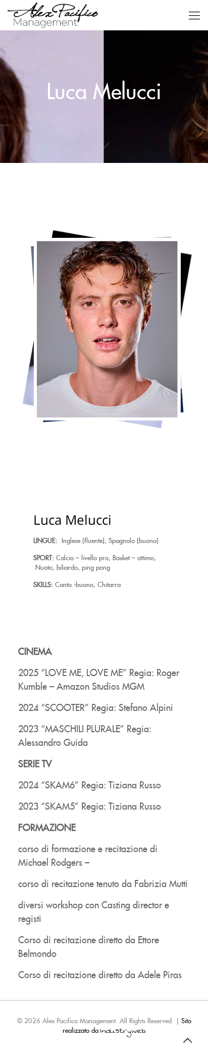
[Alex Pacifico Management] (53, 15)
